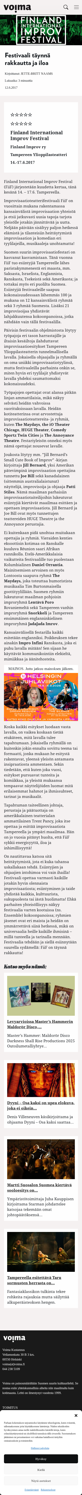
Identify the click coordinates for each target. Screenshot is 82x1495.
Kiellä (41, 1469)
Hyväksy (41, 1459)
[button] (76, 1415)
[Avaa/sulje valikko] (76, 7)
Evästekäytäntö (32, 1489)
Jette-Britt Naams (37, 73)
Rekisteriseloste (48, 1489)
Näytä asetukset (41, 1480)
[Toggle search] (66, 7)
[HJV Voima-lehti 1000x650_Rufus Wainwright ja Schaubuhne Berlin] (41, 696)
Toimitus (10, 1407)
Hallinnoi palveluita (40, 1448)
